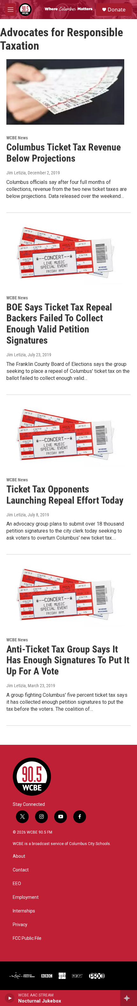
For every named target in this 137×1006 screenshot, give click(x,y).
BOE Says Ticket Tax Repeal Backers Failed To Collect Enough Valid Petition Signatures (59, 324)
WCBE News (17, 137)
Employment (26, 897)
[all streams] (128, 998)
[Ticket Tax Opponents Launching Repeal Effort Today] (65, 434)
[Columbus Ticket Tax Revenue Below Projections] (65, 92)
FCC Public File (27, 938)
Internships (24, 911)
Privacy (20, 924)
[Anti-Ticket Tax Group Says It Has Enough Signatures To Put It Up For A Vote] (65, 593)
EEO (17, 883)
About (19, 856)
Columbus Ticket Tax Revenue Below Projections (63, 153)
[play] (10, 998)
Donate (117, 9)
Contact (21, 870)
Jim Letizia (16, 172)
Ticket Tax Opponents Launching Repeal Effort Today (64, 495)
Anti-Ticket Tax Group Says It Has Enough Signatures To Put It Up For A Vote (67, 660)
